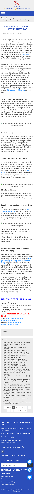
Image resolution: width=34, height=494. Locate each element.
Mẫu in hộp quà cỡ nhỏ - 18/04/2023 (14, 357)
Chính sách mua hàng (7, 484)
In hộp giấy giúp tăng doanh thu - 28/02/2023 (17, 384)
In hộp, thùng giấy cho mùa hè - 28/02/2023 (16, 387)
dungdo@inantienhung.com (15, 318)
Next (19, 410)
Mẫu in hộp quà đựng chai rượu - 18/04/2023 (17, 352)
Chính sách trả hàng (7, 476)
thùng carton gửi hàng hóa (16, 90)
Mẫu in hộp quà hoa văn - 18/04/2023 (14, 355)
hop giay (7, 261)
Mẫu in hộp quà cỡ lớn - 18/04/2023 (14, 359)
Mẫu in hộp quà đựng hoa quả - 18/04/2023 (16, 342)
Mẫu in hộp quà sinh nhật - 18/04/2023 (15, 361)
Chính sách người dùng (8, 482)
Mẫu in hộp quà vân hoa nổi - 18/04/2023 (15, 350)
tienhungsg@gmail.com (9, 320)
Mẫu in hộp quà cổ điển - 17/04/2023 (14, 366)
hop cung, (14, 261)
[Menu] (3, 13)
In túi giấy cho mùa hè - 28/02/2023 (14, 385)
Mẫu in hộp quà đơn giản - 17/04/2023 (15, 364)
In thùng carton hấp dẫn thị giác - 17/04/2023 (17, 371)
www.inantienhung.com (15, 322)
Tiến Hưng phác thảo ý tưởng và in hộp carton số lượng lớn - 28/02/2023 (17, 402)
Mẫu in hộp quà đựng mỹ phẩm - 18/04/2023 (16, 354)
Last (24, 410)
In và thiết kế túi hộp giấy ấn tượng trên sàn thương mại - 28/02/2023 (16, 389)
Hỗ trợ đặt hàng (5, 473)
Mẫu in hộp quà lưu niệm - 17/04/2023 (14, 367)
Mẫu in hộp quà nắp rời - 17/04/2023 (14, 362)
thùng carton (26, 54)
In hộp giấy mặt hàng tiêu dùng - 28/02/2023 (16, 379)
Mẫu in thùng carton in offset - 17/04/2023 (16, 369)
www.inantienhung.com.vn (10, 324)
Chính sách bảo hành (7, 479)
